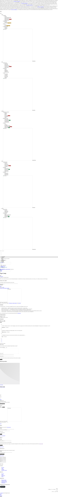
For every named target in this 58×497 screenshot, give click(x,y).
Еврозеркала (3, 475)
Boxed (5, 114)
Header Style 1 (6, 168)
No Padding (7, 115)
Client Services (8, 165)
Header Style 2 (7, 169)
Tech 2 (7, 25)
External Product (7, 121)
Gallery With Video (8, 126)
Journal (2, 208)
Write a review (2, 344)
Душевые (3, 469)
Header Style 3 (6, 170)
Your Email (1, 356)
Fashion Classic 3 (7, 20)
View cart (1, 407)
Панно (2, 476)
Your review (1, 353)
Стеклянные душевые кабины (6, 269)
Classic (6, 69)
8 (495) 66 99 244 (3, 266)
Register (1, 445)
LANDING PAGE (5, 26)
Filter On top (6, 64)
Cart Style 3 (6, 75)
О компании (3, 256)
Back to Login (2, 446)
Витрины (3, 467)
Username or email (2, 452)
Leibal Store (19, 313)
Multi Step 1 (6, 70)
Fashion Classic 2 (8, 19)
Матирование (3, 482)
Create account (9, 427)
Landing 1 (6, 27)
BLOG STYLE (5, 209)
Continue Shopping (2, 403)
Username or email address (3, 429)
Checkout (3, 407)
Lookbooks (6, 166)
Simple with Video (7, 215)
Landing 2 (6, 28)
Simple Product (7, 119)
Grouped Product (7, 120)
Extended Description (7, 125)
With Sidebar (6, 63)
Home (2, 14)
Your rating (1, 347)
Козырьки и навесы (4, 470)
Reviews (1, 276)
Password (1, 431)
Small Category (7, 67)
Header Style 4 (6, 171)
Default (6, 16)
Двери (2, 468)
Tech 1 (5, 24)
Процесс (3, 257)
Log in (1, 434)
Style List (6, 210)
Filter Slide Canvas (7, 65)
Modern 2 (6, 113)
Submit (1, 359)
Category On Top (8, 66)
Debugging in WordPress (17, 1)
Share (0, 286)
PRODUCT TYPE (5, 118)
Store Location (6, 164)
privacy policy (41, 443)
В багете (3, 473)
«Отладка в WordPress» (14, 9)
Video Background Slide (8, 17)
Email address (2, 440)
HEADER (4, 167)
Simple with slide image (8, 214)
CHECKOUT (5, 68)
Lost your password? (2, 435)
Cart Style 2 (6, 74)
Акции (2, 259)
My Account (6, 76)
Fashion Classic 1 (7, 18)
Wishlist (6, 77)
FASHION (4, 15)
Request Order (7, 127)
